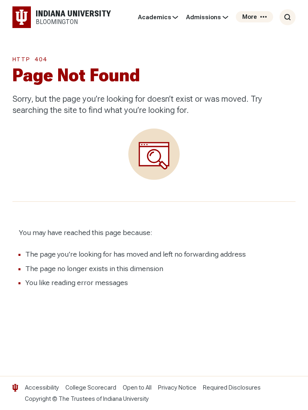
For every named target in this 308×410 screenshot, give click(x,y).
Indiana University (126, 399)
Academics (154, 17)
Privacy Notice (177, 387)
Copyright (38, 399)
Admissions (203, 17)
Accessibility (42, 387)
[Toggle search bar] (288, 17)
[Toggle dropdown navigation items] (175, 17)
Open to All (137, 387)
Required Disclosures (232, 387)
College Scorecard (90, 387)
